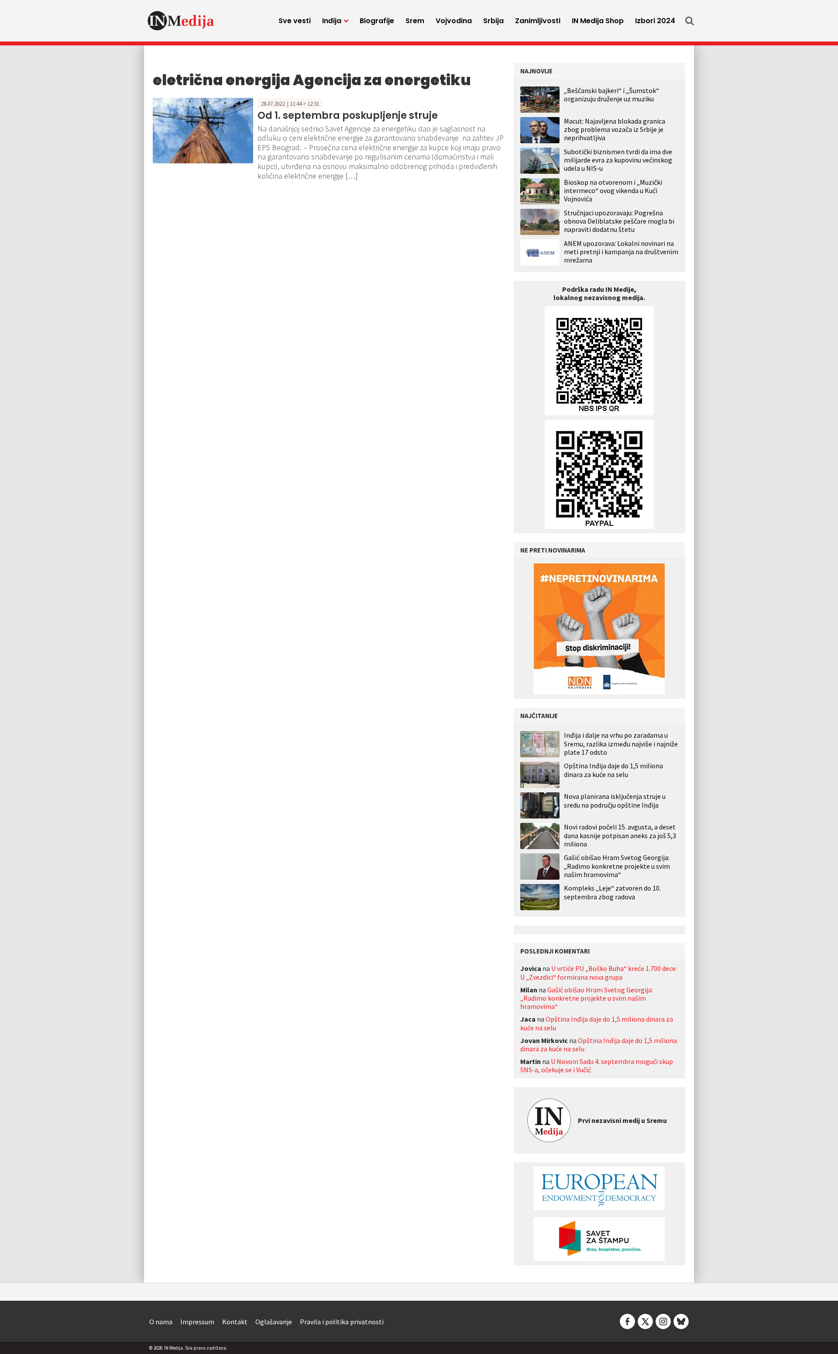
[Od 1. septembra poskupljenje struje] (203, 129)
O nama (160, 1321)
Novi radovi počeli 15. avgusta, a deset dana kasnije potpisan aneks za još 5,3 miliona (620, 835)
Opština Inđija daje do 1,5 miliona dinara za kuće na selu (613, 770)
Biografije (377, 21)
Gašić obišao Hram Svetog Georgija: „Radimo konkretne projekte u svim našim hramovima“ (617, 865)
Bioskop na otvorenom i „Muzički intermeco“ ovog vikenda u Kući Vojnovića (613, 190)
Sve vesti (294, 21)
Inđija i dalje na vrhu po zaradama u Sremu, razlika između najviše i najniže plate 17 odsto (621, 743)
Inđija (331, 21)
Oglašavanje (273, 1321)
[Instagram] (663, 1320)
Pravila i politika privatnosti (342, 1321)
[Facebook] (627, 1320)
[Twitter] (645, 1320)
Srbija (493, 21)
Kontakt (234, 1321)
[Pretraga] (689, 21)
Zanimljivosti (537, 21)
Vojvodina (454, 21)
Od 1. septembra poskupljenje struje (348, 115)
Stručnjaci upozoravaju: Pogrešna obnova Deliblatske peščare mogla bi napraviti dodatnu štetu (619, 221)
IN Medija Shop (598, 21)
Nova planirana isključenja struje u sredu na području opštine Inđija (615, 800)
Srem (414, 21)
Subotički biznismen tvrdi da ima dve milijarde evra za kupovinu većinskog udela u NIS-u (618, 160)
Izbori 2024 (655, 21)
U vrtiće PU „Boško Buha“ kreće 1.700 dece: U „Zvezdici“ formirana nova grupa (598, 972)
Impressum (197, 1321)
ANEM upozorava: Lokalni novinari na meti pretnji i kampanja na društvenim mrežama (621, 251)
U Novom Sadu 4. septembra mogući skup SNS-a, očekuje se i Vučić (596, 1065)
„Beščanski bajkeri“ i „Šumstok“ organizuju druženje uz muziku (611, 94)
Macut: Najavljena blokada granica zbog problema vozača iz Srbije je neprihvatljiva (614, 129)
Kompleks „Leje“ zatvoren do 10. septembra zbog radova (612, 892)
